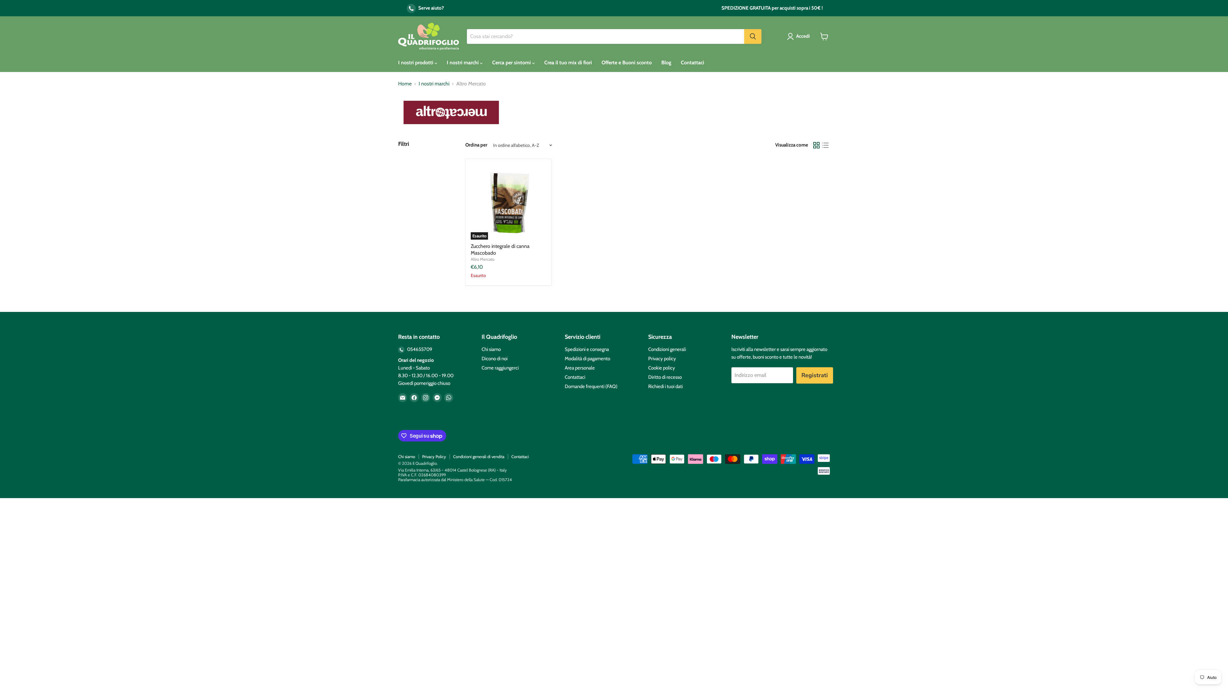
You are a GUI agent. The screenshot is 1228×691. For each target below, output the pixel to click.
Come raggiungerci (500, 368)
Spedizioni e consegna (587, 349)
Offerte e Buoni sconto (627, 63)
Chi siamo (491, 349)
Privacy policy (662, 358)
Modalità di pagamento (587, 358)
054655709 (419, 349)
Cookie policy (661, 368)
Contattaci (692, 63)
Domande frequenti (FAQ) (591, 386)
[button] (799, 36)
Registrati (814, 375)
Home (405, 84)
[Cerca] (752, 36)
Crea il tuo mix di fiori (568, 63)
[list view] (825, 145)
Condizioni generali (667, 349)
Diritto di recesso (665, 377)
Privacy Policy (434, 456)
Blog (666, 63)
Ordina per (476, 145)
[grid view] (816, 145)
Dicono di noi (495, 358)
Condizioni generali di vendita (478, 456)
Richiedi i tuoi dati (665, 386)
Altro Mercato (482, 259)
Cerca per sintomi (512, 63)
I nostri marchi (463, 63)
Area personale (580, 368)
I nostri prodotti (416, 63)
